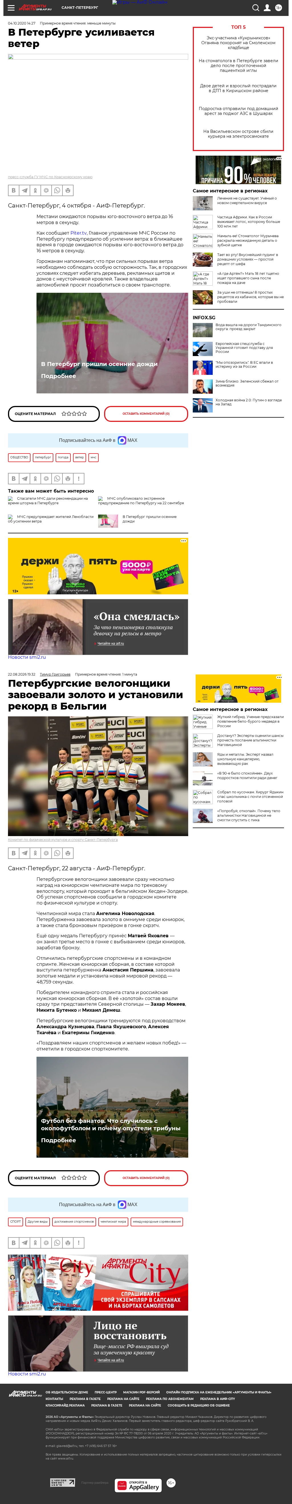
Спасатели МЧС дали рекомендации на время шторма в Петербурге (48, 500)
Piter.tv (78, 233)
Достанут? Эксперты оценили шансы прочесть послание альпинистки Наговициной (250, 740)
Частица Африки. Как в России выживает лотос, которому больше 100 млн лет (248, 221)
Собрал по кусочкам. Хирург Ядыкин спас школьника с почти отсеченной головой (250, 796)
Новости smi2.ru (27, 657)
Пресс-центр (106, 1392)
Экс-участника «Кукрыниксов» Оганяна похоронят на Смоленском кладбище (238, 43)
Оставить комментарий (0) (146, 414)
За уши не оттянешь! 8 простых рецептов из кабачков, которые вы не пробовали (250, 297)
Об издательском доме (67, 1392)
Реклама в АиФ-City (217, 1399)
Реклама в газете (85, 1399)
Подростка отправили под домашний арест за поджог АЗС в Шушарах (238, 111)
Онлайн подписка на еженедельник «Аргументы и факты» (218, 1392)
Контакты (54, 1399)
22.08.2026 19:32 (21, 674)
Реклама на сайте (123, 1399)
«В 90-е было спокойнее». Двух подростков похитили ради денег (247, 775)
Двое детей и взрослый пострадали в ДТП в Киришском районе (238, 88)
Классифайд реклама (65, 1405)
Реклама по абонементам (170, 1399)
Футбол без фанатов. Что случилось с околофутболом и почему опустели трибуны (111, 1124)
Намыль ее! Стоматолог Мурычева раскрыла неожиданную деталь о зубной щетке (248, 240)
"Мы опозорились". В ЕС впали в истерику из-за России (244, 365)
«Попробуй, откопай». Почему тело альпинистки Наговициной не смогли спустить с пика (248, 815)
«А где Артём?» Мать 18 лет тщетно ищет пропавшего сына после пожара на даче (248, 278)
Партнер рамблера (94, 1482)
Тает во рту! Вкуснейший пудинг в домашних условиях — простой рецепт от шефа (247, 259)
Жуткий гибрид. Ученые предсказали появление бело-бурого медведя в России (250, 721)
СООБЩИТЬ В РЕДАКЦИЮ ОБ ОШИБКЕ (199, 1405)
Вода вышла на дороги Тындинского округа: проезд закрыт (248, 327)
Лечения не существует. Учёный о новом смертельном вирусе (247, 200)
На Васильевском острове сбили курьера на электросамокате (238, 134)
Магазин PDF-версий (141, 1392)
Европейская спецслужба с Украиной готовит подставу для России (244, 348)
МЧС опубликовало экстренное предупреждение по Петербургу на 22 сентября (141, 500)
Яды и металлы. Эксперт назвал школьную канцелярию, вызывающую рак (245, 759)
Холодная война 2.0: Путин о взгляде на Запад (249, 402)
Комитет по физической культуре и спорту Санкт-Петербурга (63, 840)
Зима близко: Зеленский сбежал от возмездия (247, 383)
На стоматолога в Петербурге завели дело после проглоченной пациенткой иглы (238, 65)
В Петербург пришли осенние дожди (99, 364)
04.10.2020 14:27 (21, 23)
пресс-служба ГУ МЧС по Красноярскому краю (50, 177)
